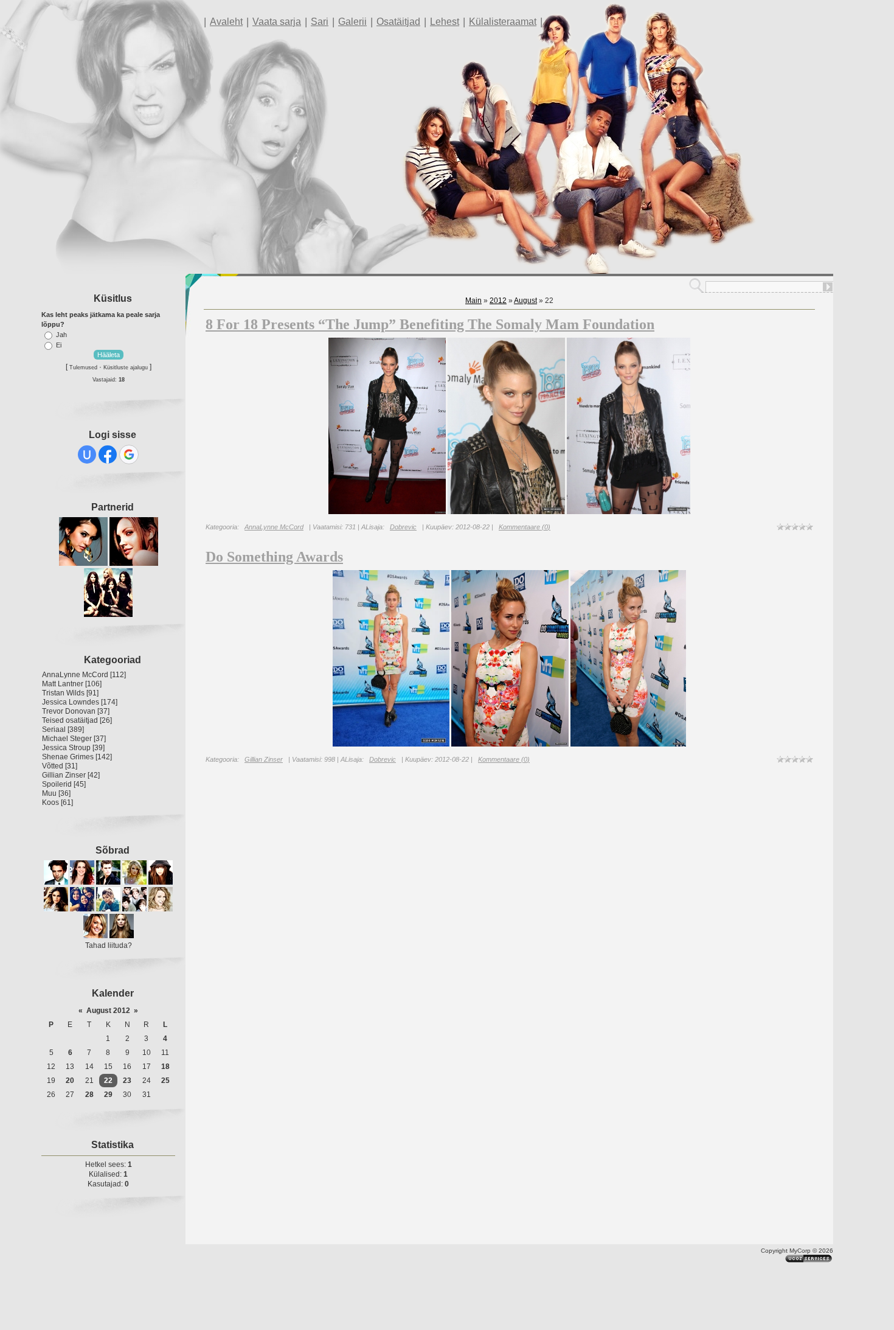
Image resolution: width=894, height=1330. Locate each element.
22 (108, 1080)
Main (473, 300)
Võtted (52, 766)
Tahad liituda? (108, 945)
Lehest (444, 21)
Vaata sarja (276, 21)
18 (165, 1066)
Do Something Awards (274, 557)
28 (89, 1094)
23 (127, 1080)
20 (70, 1080)
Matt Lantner (62, 684)
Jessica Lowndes (70, 702)
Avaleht (226, 21)
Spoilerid (57, 784)
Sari (319, 21)
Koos (50, 802)
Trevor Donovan (68, 711)
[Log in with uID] (87, 454)
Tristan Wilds (63, 693)
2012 (498, 300)
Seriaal (54, 729)
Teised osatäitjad (70, 720)
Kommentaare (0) (524, 527)
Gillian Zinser (64, 775)
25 (165, 1080)
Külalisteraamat (502, 21)
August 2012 (108, 1010)
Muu (49, 793)
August (525, 300)
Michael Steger (67, 738)
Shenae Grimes (68, 757)
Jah (61, 334)
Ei (58, 345)
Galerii (352, 21)
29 (108, 1094)
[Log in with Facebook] (108, 454)
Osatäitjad (398, 21)
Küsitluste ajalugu (125, 367)
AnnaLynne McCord (75, 674)
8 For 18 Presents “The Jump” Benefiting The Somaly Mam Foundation (430, 324)
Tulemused (83, 367)
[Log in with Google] (129, 454)
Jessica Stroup (66, 747)
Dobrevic (403, 527)
